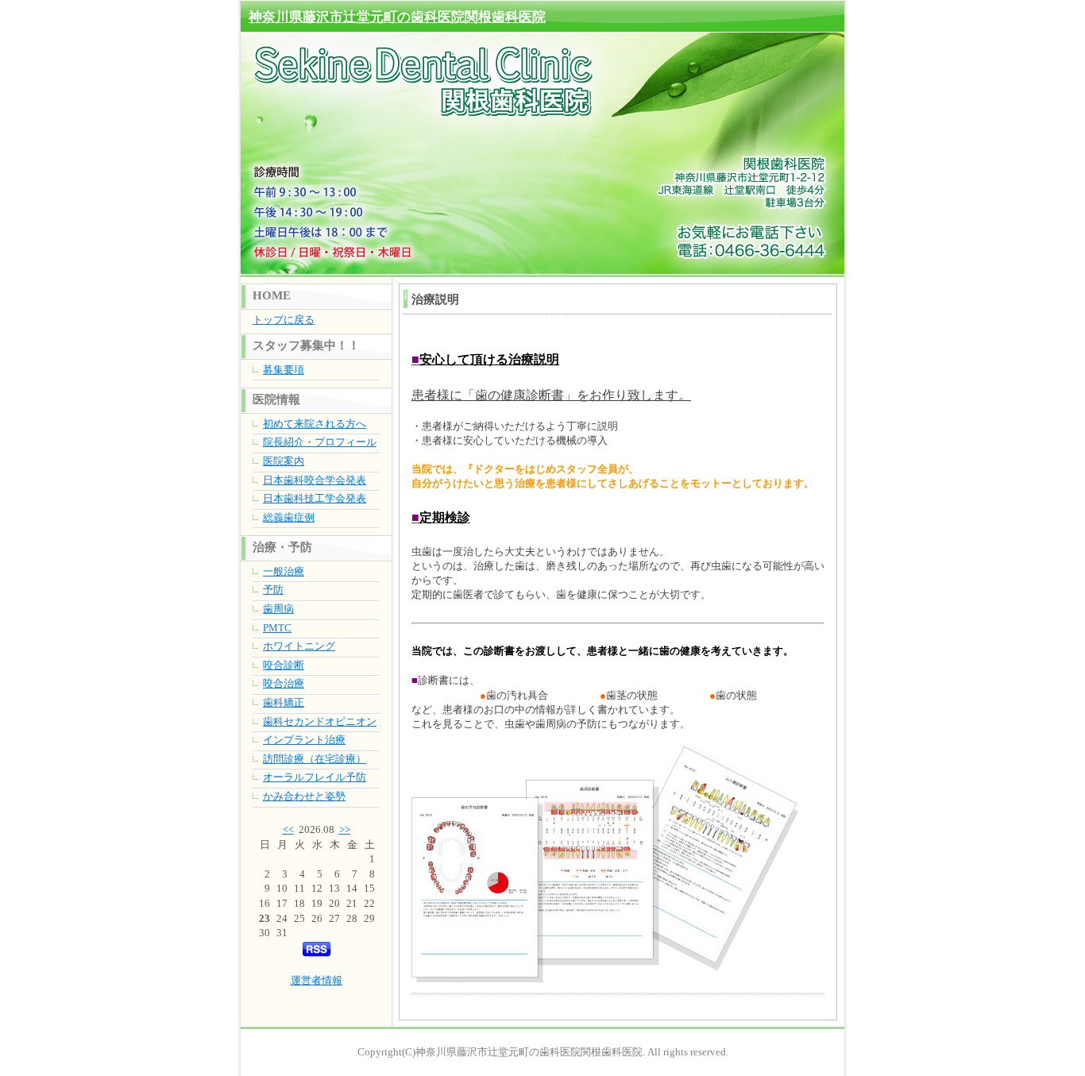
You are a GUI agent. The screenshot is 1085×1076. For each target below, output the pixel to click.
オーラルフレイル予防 (314, 777)
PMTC (277, 628)
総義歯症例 (289, 517)
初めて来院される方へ (314, 424)
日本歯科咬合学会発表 (314, 480)
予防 (273, 590)
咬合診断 (283, 665)
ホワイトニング (299, 646)
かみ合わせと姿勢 (304, 796)
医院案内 (283, 461)
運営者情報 (316, 980)
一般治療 (283, 571)
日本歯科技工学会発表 (314, 498)
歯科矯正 (283, 702)
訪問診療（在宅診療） (314, 759)
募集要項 (283, 370)
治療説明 (435, 299)
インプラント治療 (304, 740)
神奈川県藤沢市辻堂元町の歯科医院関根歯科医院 (397, 17)
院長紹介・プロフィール (319, 442)
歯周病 (278, 609)
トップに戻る (284, 320)
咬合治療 (283, 683)
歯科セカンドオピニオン (319, 721)
